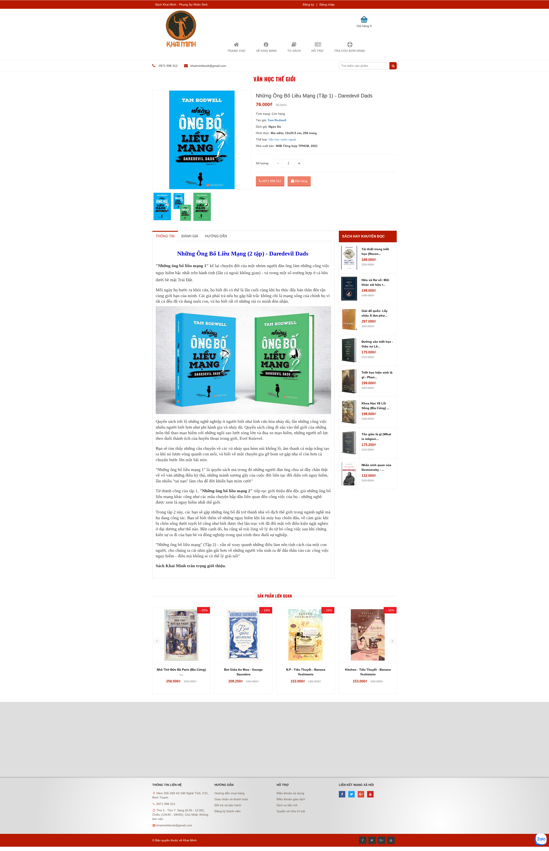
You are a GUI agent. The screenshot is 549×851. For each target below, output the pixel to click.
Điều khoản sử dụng (290, 793)
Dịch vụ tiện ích (287, 805)
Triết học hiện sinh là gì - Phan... (377, 375)
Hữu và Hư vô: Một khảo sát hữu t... (375, 282)
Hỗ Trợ (317, 50)
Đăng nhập (327, 4)
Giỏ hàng (364, 26)
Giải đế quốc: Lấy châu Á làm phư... (375, 313)
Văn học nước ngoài (282, 139)
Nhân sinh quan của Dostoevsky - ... (376, 467)
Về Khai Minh (266, 50)
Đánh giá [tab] (189, 236)
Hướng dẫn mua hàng (229, 793)
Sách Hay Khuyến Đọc (363, 236)
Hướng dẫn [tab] (216, 236)
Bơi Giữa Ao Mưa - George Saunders (243, 672)
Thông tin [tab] (165, 236)
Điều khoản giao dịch (291, 799)
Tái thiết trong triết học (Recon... (375, 251)
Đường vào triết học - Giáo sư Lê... (377, 344)
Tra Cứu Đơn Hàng (349, 50)
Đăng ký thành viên (227, 811)
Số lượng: (262, 163)
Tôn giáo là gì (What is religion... (376, 436)
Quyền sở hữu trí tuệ (291, 811)
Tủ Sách (294, 50)
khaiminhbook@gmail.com (208, 65)
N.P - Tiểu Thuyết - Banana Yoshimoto (305, 672)
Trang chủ (236, 50)
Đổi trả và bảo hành (227, 805)
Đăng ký (308, 4)
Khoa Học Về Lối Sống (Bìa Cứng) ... (375, 406)
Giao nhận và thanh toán (231, 799)
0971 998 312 (271, 181)
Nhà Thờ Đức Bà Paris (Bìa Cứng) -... (181, 672)
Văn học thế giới (274, 79)
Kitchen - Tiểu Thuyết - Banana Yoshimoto (368, 672)
